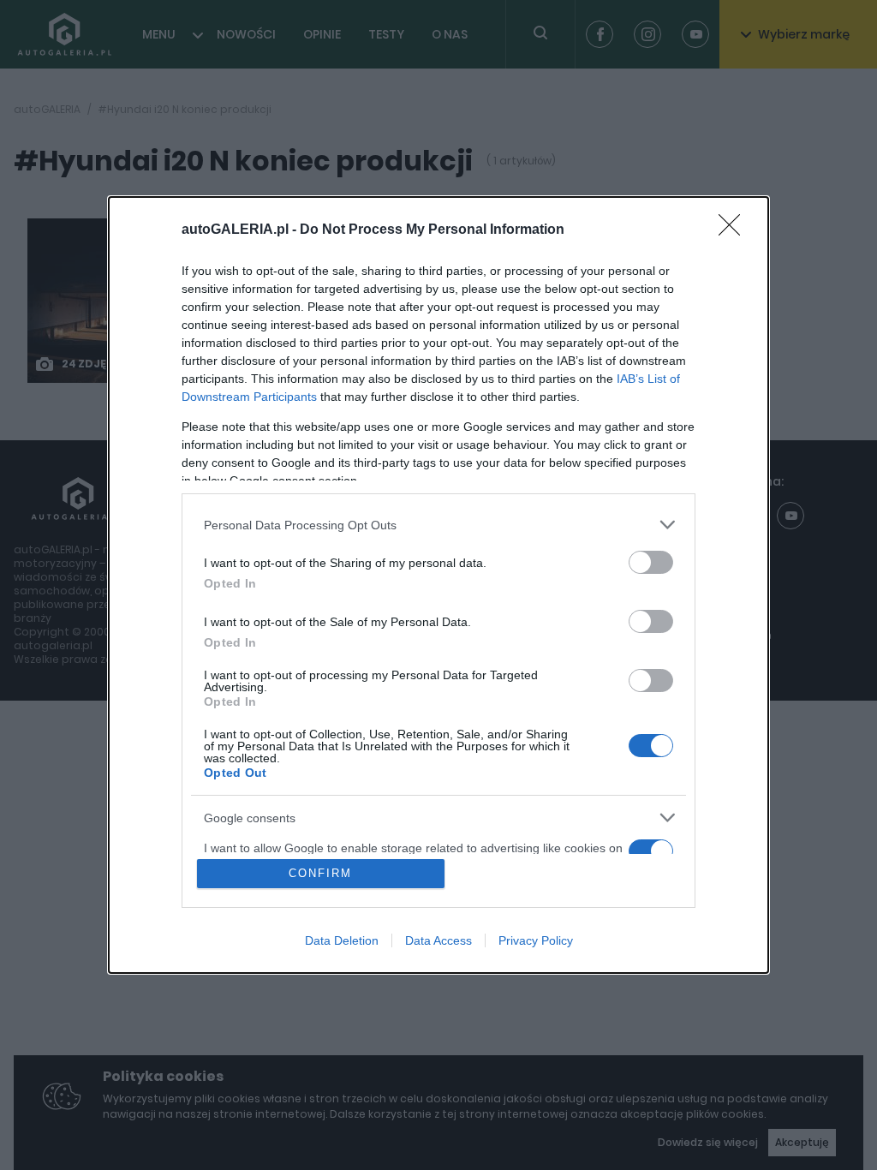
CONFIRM (320, 873)
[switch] (651, 562)
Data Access (438, 940)
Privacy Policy (535, 940)
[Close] (735, 230)
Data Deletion (342, 940)
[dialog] (438, 585)
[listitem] (438, 525)
